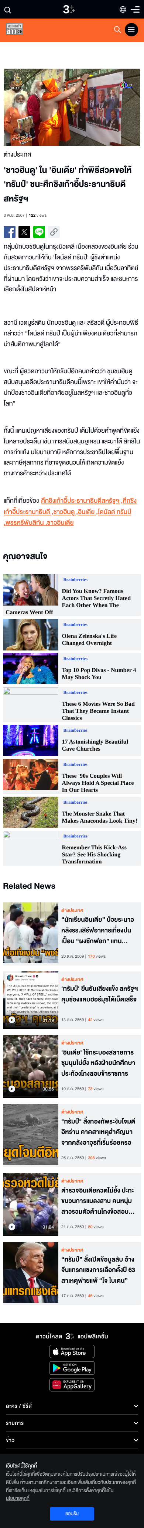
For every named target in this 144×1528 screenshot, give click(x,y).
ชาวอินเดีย (60, 523)
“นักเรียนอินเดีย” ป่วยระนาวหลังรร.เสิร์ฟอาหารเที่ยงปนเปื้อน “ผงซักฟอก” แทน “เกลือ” (97, 931)
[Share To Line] (39, 232)
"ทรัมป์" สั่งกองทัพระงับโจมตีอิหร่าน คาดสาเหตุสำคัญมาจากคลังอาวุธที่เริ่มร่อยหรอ (98, 1132)
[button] (38, 107)
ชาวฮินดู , (65, 512)
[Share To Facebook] (10, 232)
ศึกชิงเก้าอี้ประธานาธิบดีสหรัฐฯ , (82, 501)
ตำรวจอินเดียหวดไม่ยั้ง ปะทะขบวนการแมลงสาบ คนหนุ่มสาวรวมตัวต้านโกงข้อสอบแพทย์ (97, 1201)
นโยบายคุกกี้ (18, 1498)
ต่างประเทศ (72, 910)
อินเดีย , (88, 512)
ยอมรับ (72, 1513)
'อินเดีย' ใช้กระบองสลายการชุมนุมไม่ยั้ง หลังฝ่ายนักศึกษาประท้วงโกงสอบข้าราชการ (98, 1063)
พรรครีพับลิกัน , (26, 523)
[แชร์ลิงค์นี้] (54, 232)
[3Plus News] (20, 30)
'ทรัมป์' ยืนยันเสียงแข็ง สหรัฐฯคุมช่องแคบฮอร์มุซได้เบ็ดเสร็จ (99, 994)
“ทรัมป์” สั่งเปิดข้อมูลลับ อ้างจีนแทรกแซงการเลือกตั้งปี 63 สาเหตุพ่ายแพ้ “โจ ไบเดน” (98, 1270)
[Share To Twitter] (24, 232)
